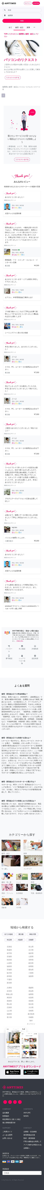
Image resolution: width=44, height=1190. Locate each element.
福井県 (31, 953)
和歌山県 (9, 994)
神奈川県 (32, 934)
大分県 (31, 1007)
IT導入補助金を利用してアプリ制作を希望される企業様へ (33, 1145)
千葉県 (9, 979)
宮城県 (9, 956)
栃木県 (9, 973)
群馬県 (9, 976)
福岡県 (31, 994)
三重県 (31, 973)
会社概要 (5, 1113)
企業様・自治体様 (30, 1132)
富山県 (31, 947)
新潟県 (9, 983)
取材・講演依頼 (29, 1138)
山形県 (9, 963)
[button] (9, 648)
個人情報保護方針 (9, 1122)
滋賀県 (31, 976)
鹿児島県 (31, 1014)
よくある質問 (7, 1135)
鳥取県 (9, 997)
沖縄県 (31, 1017)
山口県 (9, 1011)
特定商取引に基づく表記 (11, 1119)
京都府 (31, 940)
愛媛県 (31, 988)
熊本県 (31, 1004)
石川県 (31, 950)
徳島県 (9, 1014)
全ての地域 (8, 934)
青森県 (9, 950)
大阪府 (20, 940)
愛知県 (31, 970)
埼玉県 (9, 940)
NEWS (26, 1116)
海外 (31, 1020)
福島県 (9, 966)
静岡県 (31, 966)
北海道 (9, 947)
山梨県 (31, 956)
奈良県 (9, 991)
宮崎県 (31, 1011)
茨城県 (9, 970)
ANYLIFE (27, 1113)
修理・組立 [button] (19, 27)
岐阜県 (31, 963)
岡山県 (9, 1004)
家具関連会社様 (29, 1135)
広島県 (9, 1007)
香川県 (9, 1017)
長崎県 (31, 1001)
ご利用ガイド (7, 1132)
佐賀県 (31, 997)
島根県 (9, 1001)
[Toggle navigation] (41, 3)
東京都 (21, 934)
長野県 (31, 960)
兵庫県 (9, 988)
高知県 (31, 991)
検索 (22, 21)
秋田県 (9, 960)
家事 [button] (28, 27)
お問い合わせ (7, 1138)
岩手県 (9, 953)
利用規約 (5, 1116)
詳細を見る (20, 641)
